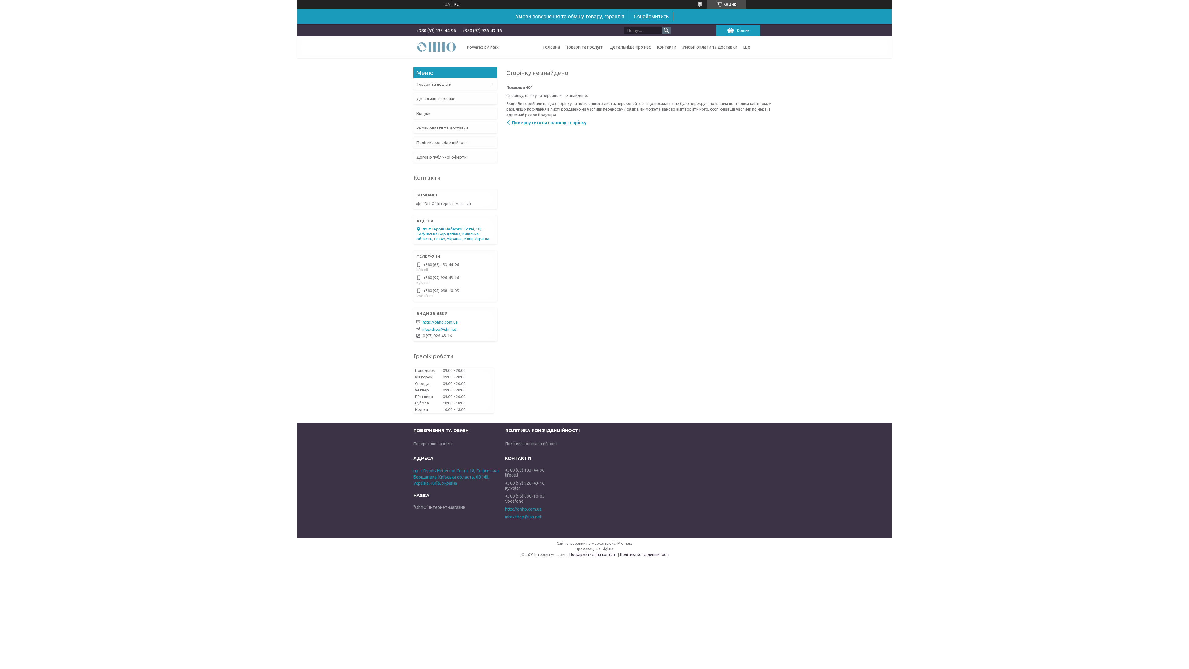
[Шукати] (666, 30)
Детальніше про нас (630, 47)
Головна (551, 47)
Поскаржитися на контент (593, 555)
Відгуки (423, 113)
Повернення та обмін (433, 443)
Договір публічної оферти (441, 157)
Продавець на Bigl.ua (594, 549)
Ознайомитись (651, 16)
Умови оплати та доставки (709, 47)
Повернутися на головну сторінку (549, 122)
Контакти (666, 47)
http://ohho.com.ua (440, 322)
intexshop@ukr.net (439, 329)
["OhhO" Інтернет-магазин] (436, 47)
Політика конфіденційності (442, 142)
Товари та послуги (584, 47)
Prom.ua (624, 543)
